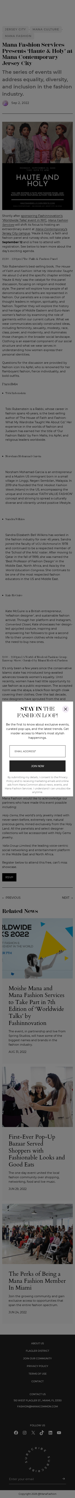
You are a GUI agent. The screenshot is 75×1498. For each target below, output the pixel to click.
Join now (37, 766)
